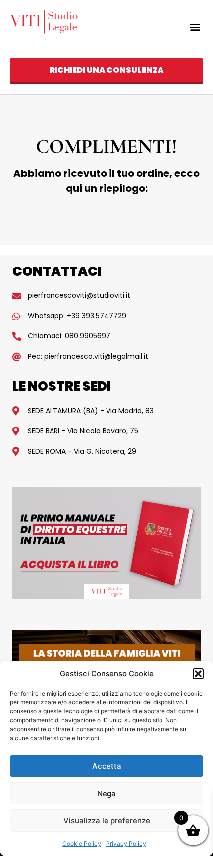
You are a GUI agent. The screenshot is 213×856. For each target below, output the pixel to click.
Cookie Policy (81, 843)
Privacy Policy (126, 843)
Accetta (106, 766)
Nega (106, 793)
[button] (198, 674)
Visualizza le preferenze (106, 820)
